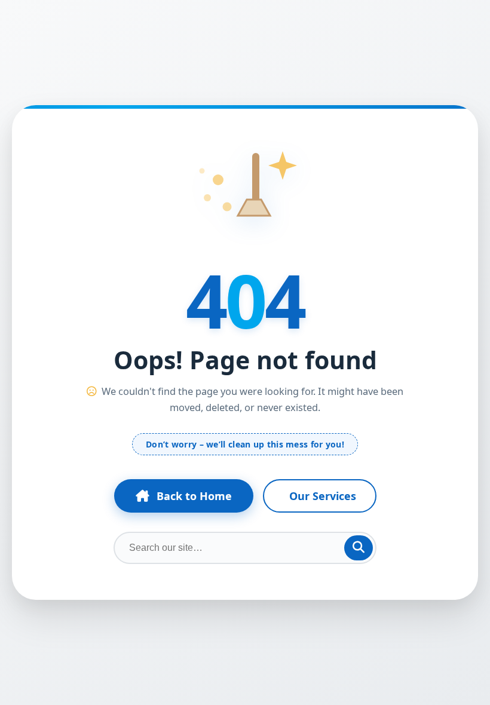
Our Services (322, 496)
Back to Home (194, 496)
